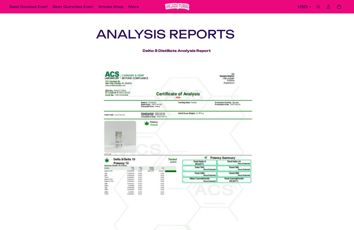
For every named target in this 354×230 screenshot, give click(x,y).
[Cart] (339, 6)
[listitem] (133, 7)
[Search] (318, 6)
